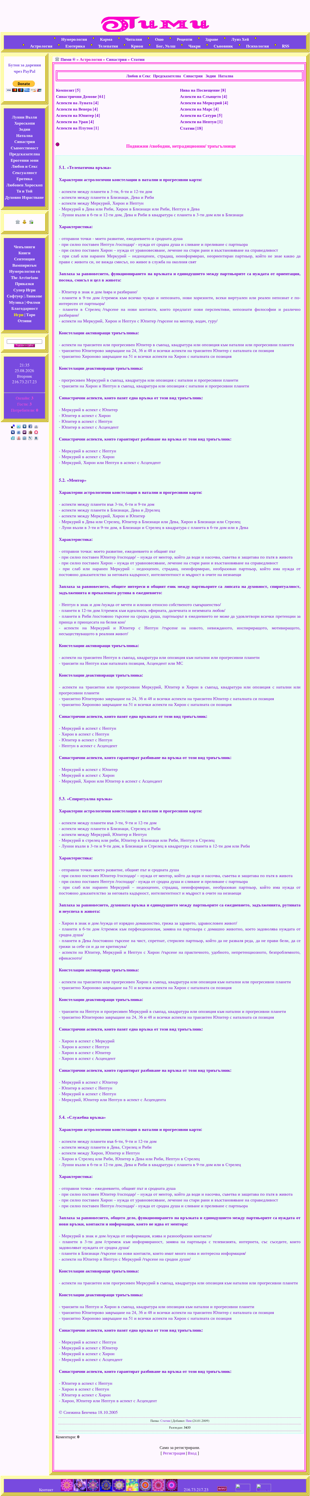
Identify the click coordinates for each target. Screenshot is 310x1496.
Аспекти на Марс (196, 109)
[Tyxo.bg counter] (263, 1489)
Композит (65, 90)
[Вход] (31, 222)
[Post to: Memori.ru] (36, 431)
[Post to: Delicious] (13, 426)
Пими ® (68, 59)
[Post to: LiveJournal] (30, 437)
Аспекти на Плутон (74, 128)
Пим (189, 1420)
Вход (192, 1453)
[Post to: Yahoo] (24, 431)
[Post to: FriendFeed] (19, 431)
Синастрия (116, 59)
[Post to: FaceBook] (30, 426)
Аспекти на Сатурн (198, 115)
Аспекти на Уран (72, 122)
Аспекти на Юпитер (75, 115)
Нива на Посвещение (200, 90)
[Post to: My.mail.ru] (24, 437)
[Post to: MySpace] (13, 431)
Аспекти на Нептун (198, 122)
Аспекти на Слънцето (200, 96)
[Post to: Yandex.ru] (19, 437)
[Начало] (18, 222)
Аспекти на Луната (74, 103)
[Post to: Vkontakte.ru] (36, 437)
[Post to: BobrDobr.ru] (30, 431)
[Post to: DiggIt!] (24, 426)
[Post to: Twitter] (19, 426)
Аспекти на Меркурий (201, 103)
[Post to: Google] (36, 426)
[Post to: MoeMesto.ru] (13, 437)
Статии (138, 59)
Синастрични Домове (76, 96)
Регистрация (174, 1453)
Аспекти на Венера (74, 109)
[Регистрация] (24, 222)
